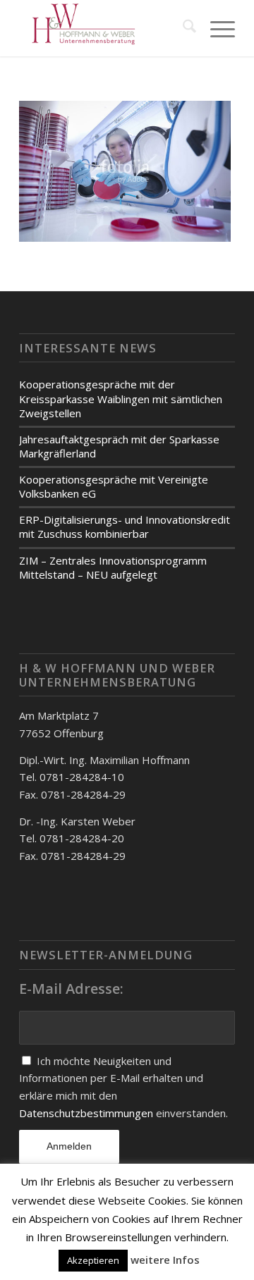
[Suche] (182, 28)
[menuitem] (182, 28)
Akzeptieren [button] (93, 1260)
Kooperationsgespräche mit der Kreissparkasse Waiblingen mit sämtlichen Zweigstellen (120, 398)
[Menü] (215, 28)
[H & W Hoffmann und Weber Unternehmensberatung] (105, 28)
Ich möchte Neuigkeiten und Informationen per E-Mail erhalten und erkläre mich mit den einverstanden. (123, 1087)
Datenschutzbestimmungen (87, 1113)
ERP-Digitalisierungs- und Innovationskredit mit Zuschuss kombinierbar (124, 526)
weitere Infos (165, 1260)
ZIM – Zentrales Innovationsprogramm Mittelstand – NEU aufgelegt (113, 567)
